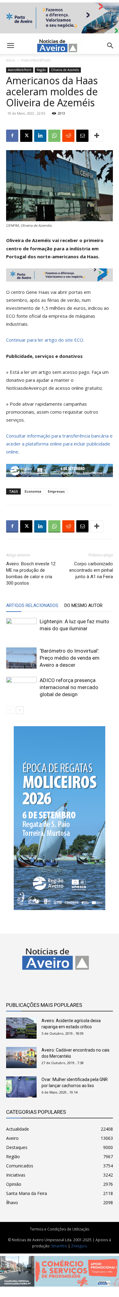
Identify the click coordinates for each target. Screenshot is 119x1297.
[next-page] (19, 710)
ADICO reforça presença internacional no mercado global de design (69, 687)
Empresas (56, 491)
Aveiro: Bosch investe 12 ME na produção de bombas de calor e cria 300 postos (31, 573)
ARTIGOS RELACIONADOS (32, 605)
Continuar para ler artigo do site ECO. (45, 340)
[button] (110, 45)
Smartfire (59, 1246)
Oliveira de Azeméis (65, 70)
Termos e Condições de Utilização (59, 1229)
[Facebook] (12, 136)
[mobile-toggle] (10, 45)
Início (10, 60)
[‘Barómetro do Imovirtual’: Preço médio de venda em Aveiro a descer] (21, 658)
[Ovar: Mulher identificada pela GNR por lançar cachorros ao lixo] (21, 1087)
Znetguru (79, 1246)
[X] (26, 136)
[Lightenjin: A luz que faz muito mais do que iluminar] (21, 628)
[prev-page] (10, 710)
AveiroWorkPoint (35, 60)
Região (41, 70)
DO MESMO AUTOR (83, 605)
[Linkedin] (40, 136)
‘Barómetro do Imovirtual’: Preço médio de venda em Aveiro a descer (69, 658)
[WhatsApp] (54, 136)
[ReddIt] (68, 136)
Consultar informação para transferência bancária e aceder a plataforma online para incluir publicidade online (59, 444)
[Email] (82, 136)
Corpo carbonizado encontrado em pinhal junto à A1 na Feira (91, 570)
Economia (33, 491)
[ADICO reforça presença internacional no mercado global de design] (21, 687)
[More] (96, 136)
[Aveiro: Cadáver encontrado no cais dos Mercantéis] (21, 1057)
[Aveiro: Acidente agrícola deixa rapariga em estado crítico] (21, 1028)
